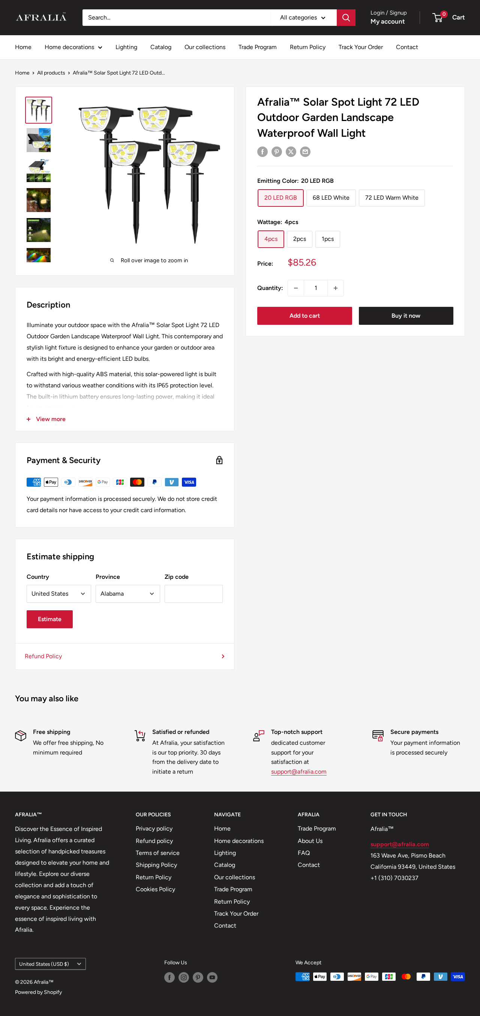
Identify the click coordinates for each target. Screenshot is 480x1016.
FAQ (304, 852)
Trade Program (257, 47)
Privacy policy (154, 828)
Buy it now (406, 315)
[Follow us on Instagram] (183, 977)
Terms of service (158, 852)
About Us (310, 840)
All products (51, 73)
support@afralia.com (299, 771)
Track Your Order (361, 47)
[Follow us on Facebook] (169, 977)
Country (38, 576)
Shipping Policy (156, 864)
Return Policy (308, 47)
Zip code (177, 576)
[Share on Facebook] (262, 151)
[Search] (346, 17)
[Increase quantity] (336, 288)
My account (387, 21)
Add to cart (305, 315)
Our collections (204, 47)
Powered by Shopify (38, 992)
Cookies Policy (155, 889)
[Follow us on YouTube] (212, 977)
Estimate (50, 619)
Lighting (126, 47)
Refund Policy (43, 656)
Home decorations (69, 47)
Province (108, 576)
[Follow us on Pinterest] (198, 977)
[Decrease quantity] (296, 288)
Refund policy (154, 840)
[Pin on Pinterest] (277, 151)
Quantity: (270, 287)
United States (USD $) (44, 964)
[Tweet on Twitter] (291, 151)
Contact (407, 47)
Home (23, 47)
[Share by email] (305, 151)
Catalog (160, 47)
